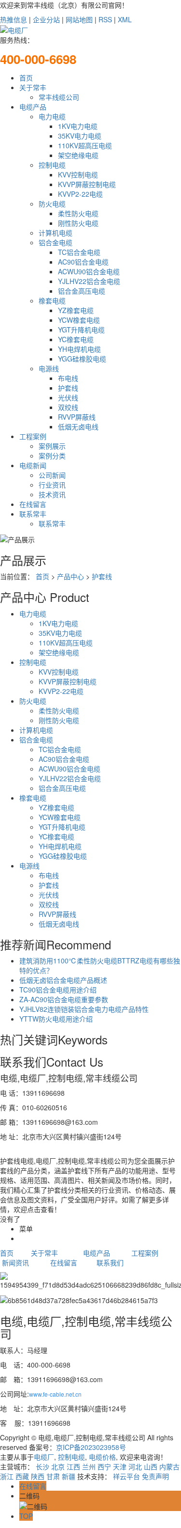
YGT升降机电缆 (81, 329)
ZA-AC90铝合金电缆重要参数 (63, 999)
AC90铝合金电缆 (83, 262)
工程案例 (32, 436)
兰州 (89, 1466)
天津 (119, 1466)
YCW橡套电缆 (79, 320)
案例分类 (52, 455)
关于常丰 (32, 87)
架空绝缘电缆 (78, 155)
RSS (105, 19)
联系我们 (110, 1262)
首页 (26, 77)
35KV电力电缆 (79, 136)
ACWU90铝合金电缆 (89, 271)
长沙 (42, 1466)
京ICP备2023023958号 (91, 1447)
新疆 (68, 1476)
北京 (58, 1466)
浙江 (7, 1476)
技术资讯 (52, 494)
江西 (73, 1466)
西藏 (22, 1476)
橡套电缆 (52, 300)
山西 (150, 1466)
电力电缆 (52, 116)
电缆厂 (44, 1457)
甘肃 (53, 1476)
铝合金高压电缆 (81, 291)
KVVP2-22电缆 (80, 194)
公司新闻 (52, 475)
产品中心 (70, 576)
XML (125, 19)
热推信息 (13, 19)
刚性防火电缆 (78, 223)
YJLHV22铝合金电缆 (89, 281)
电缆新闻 (32, 465)
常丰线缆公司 (59, 97)
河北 (135, 1466)
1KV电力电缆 (77, 126)
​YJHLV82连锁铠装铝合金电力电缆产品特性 (84, 1009)
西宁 (104, 1466)
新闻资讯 (15, 1262)
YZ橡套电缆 (76, 310)
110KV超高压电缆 (85, 145)
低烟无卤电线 (78, 426)
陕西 (37, 1476)
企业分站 (46, 19)
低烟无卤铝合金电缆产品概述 (63, 980)
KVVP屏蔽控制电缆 (87, 184)
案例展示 (52, 446)
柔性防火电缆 (78, 213)
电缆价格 (101, 1457)
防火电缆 (52, 203)
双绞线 (68, 407)
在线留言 (32, 504)
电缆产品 (32, 106)
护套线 (68, 388)
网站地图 (79, 19)
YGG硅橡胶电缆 (82, 358)
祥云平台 (126, 1476)
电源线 (49, 368)
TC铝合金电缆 (79, 252)
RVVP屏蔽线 (77, 417)
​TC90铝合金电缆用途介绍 (58, 989)
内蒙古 (169, 1466)
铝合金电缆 (55, 242)
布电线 (68, 378)
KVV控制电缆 (78, 174)
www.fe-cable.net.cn (55, 1394)
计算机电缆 (55, 232)
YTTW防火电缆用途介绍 (56, 1019)
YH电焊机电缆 (79, 349)
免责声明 (155, 1476)
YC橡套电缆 (76, 339)
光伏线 (68, 397)
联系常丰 (32, 514)
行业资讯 (52, 484)
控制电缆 (52, 165)
